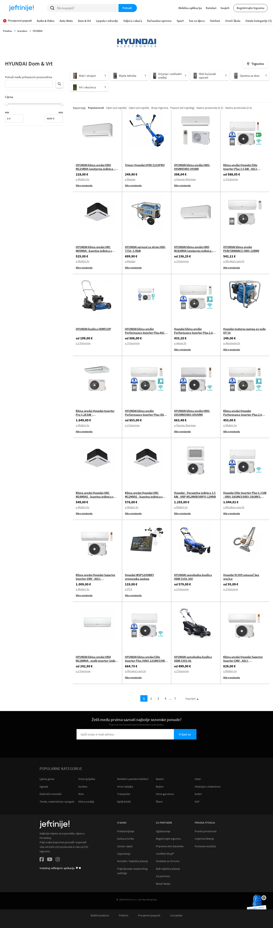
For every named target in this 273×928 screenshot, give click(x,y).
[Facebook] (42, 860)
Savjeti (224, 8)
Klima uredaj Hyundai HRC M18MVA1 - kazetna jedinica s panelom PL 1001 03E (94, 496)
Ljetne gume (47, 779)
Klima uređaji (86, 801)
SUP (197, 801)
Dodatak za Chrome (167, 861)
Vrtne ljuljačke (86, 779)
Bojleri (159, 786)
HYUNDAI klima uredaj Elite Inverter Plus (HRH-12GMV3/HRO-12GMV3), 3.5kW (146, 660)
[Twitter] (49, 860)
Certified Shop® (165, 853)
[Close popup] (263, 897)
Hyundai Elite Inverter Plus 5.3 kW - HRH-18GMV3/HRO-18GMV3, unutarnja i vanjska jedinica (244, 496)
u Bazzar (130, 179)
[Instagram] (58, 860)
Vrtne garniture (165, 794)
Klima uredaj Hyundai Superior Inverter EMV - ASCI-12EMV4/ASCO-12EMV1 (243, 660)
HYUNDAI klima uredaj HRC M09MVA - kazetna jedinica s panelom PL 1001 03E (94, 250)
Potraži (127, 8)
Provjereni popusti (149, 915)
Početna (7, 31)
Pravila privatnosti (205, 831)
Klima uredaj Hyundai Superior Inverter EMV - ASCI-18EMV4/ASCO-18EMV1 (95, 578)
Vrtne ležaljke (125, 786)
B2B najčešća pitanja (168, 869)
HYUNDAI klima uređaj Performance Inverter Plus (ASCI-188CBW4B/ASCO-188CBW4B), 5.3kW (146, 416)
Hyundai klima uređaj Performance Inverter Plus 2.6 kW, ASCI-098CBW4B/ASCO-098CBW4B (193, 334)
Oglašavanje (163, 831)
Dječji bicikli (124, 801)
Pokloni (123, 915)
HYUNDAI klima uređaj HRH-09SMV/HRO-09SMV (192, 167)
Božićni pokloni (100, 915)
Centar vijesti (125, 846)
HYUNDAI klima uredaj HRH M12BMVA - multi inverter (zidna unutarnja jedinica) (96, 660)
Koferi (198, 794)
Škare (159, 801)
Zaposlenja (123, 853)
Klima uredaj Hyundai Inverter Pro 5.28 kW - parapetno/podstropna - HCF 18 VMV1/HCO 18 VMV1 (96, 416)
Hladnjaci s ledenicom (208, 786)
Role (81, 794)
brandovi (22, 31)
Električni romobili (50, 794)
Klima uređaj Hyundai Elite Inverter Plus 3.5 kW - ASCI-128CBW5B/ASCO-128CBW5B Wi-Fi (244, 170)
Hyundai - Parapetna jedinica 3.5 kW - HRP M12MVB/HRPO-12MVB (195, 494)
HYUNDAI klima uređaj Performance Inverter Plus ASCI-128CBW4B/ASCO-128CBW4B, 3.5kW (145, 334)
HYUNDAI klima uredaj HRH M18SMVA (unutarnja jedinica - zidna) (193, 250)
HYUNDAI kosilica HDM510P (93, 329)
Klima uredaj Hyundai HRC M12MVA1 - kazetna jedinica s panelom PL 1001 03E (143, 496)
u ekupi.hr (180, 343)
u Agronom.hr (231, 343)
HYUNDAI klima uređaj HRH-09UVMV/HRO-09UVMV (192, 413)
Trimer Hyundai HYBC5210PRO (145, 165)
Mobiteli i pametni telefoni (132, 779)
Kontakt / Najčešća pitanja (132, 861)
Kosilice (82, 786)
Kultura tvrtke (125, 838)
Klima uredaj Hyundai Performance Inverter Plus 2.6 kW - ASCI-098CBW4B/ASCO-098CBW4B (242, 416)
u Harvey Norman (185, 179)
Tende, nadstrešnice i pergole (57, 801)
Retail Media (163, 884)
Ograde (44, 786)
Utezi (198, 779)
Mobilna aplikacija (190, 8)
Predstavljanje (125, 831)
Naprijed (190, 698)
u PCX (128, 589)
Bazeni (160, 779)
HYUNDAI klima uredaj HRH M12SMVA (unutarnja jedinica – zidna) (95, 169)
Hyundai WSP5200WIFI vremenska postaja (139, 577)
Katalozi (211, 8)
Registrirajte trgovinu (250, 8)
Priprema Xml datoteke (169, 846)
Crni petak (176, 915)
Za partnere (163, 876)
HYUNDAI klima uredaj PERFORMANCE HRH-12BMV (241, 249)
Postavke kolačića (205, 846)
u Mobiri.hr (82, 179)
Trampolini (123, 794)
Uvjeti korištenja (204, 838)
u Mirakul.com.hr (233, 261)
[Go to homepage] (21, 8)
